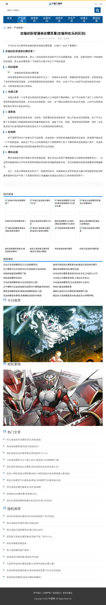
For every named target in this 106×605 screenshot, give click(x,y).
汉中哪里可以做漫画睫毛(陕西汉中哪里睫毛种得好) (26, 286)
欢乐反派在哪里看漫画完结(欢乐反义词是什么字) (75, 273)
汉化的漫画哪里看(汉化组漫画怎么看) (20, 282)
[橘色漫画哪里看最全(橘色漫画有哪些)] (15, 236)
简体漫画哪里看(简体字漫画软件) (23, 446)
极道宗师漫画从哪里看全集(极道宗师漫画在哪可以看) (77, 264)
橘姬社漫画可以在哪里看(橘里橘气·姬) (70, 291)
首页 (9, 18)
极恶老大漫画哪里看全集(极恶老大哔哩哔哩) (73, 295)
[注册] (101, 4)
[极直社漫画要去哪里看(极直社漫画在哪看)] (40, 236)
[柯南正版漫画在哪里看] (90, 236)
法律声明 (47, 593)
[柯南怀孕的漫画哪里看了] (15, 208)
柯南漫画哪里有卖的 (12, 277)
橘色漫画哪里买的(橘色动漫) (66, 268)
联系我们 (57, 593)
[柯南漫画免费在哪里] (65, 236)
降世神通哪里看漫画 (16, 543)
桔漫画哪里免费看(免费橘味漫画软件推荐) (22, 295)
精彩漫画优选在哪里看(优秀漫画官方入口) (27, 453)
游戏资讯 (34, 19)
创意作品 (59, 19)
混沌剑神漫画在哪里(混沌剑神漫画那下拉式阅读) (30, 516)
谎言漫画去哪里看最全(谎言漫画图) (24, 486)
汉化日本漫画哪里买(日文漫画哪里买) (20, 264)
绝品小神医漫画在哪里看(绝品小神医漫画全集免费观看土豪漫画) (38, 473)
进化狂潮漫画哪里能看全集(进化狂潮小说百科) (29, 500)
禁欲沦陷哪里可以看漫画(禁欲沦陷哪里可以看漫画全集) (34, 480)
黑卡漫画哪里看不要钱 (18, 550)
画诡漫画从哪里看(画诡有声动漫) (23, 556)
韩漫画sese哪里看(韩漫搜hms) (22, 493)
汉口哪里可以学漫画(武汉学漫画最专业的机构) (24, 268)
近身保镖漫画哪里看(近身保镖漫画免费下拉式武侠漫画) (34, 570)
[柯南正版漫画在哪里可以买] (40, 208)
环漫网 (51, 598)
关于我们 (37, 593)
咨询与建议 (67, 593)
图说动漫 (96, 19)
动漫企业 (84, 19)
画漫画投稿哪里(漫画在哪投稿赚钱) (24, 577)
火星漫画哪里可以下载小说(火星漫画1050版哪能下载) (33, 459)
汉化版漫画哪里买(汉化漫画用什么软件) (71, 282)
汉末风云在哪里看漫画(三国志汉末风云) (71, 277)
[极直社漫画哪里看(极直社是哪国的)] (90, 208)
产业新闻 (22, 19)
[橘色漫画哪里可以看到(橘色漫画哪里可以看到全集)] (65, 208)
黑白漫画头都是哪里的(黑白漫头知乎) (25, 529)
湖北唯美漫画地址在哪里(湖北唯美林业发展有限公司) (33, 466)
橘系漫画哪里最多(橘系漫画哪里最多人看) (22, 291)
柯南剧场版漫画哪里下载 (14, 273)
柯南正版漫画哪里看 (62, 286)
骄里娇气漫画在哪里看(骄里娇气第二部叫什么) (29, 536)
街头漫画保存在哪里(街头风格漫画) (24, 439)
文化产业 (71, 19)
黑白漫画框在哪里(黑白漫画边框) (23, 523)
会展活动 (47, 19)
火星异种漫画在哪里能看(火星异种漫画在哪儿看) (30, 563)
